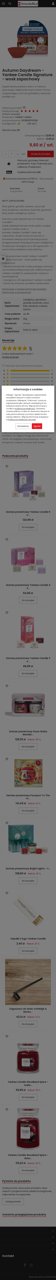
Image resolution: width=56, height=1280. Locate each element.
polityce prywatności (25, 408)
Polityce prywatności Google (22, 419)
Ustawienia (23, 426)
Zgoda (36, 426)
